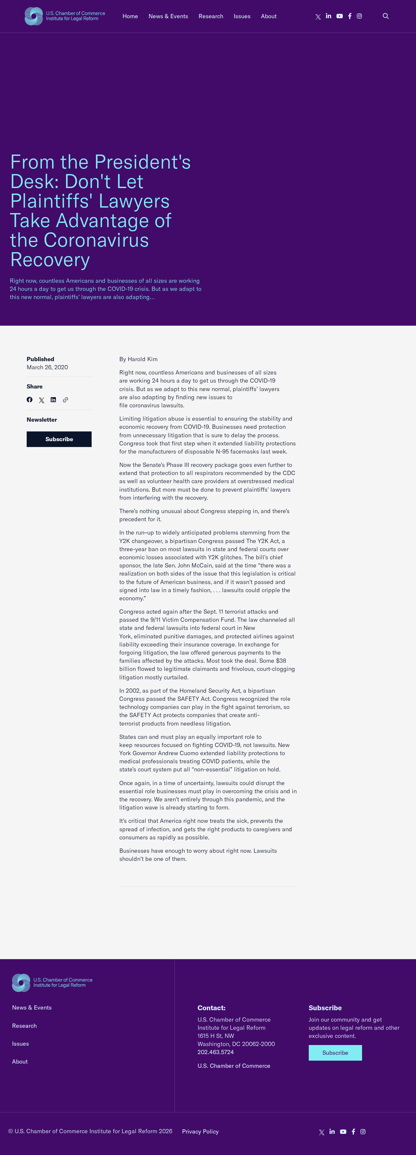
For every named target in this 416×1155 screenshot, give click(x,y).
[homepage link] (65, 16)
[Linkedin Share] (53, 400)
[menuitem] (130, 16)
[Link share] (65, 400)
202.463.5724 (216, 1052)
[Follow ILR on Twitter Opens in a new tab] (318, 16)
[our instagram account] (359, 16)
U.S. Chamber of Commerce (234, 1065)
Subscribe (59, 439)
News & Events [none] (168, 16)
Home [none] (130, 16)
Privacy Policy (200, 1131)
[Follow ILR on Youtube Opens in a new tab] (339, 16)
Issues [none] (242, 16)
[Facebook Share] (29, 400)
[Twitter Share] (41, 400)
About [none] (269, 16)
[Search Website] (385, 16)
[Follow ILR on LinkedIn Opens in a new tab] (328, 16)
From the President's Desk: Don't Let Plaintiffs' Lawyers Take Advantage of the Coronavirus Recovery (100, 210)
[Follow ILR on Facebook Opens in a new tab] (349, 16)
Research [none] (211, 16)
